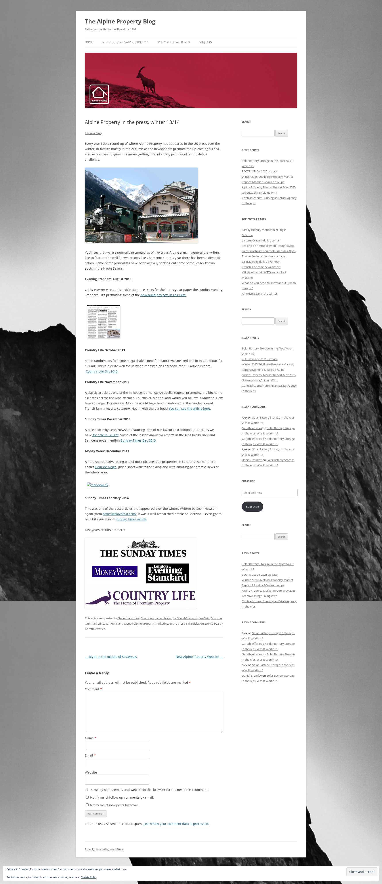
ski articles (193, 623)
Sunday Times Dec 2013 (138, 440)
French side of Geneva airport (261, 267)
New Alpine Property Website (199, 656)
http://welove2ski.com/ (119, 514)
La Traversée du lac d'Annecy (261, 262)
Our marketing (94, 623)
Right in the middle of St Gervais (111, 656)
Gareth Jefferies (95, 629)
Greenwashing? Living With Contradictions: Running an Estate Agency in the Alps (269, 198)
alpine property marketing (151, 623)
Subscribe (252, 507)
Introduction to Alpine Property (125, 42)
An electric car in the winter (259, 293)
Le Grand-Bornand (185, 618)
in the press (177, 623)
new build (148, 295)
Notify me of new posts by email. (114, 805)
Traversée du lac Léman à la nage (263, 256)
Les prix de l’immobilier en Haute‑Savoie (268, 246)
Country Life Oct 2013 (102, 371)
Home (89, 42)
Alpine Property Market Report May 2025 (269, 187)
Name (90, 738)
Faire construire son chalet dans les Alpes (269, 251)
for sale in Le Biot (105, 435)
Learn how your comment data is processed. (176, 824)
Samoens (111, 623)
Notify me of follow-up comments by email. (122, 797)
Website (91, 772)
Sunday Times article (131, 519)
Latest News (163, 618)
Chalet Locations (128, 618)
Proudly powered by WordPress (104, 849)
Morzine (216, 618)
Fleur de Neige (106, 467)
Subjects (205, 42)
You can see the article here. (190, 408)
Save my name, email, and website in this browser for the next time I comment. (149, 789)
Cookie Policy (89, 877)
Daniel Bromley (252, 460)
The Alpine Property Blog (120, 21)
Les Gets (204, 618)
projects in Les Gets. (171, 295)
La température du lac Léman (261, 240)
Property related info (174, 42)
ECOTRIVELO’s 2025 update (259, 171)
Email (90, 755)
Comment (93, 689)
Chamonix (147, 618)
